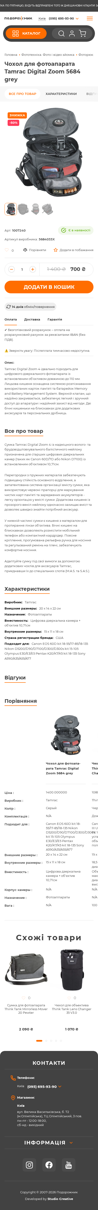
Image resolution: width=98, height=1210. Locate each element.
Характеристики (61, 94)
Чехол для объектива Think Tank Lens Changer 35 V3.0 (71, 1008)
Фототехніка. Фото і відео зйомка (47, 55)
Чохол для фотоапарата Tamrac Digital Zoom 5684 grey (63, 768)
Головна (11, 55)
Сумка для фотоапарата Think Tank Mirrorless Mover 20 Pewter (26, 1008)
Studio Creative (60, 1199)
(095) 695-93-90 (42, 1086)
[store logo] (18, 18)
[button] (11, 209)
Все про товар (22, 94)
